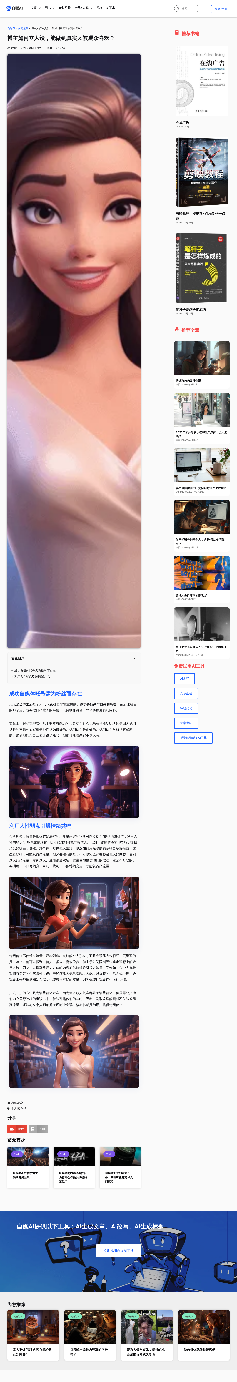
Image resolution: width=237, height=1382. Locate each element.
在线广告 (182, 122)
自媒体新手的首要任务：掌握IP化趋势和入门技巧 (119, 1177)
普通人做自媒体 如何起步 (191, 595)
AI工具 (110, 8)
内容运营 (23, 28)
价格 (99, 8)
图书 (48, 8)
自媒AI (11, 28)
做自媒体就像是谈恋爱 (199, 1349)
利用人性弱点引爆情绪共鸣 (32, 676)
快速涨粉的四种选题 (188, 380)
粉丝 (23, 1108)
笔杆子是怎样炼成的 (191, 309)
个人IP (15, 1108)
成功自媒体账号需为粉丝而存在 (35, 670)
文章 (34, 8)
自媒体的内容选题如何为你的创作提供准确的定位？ (73, 1177)
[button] (135, 658)
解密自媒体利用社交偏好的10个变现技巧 (201, 488)
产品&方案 (82, 8)
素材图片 (65, 8)
